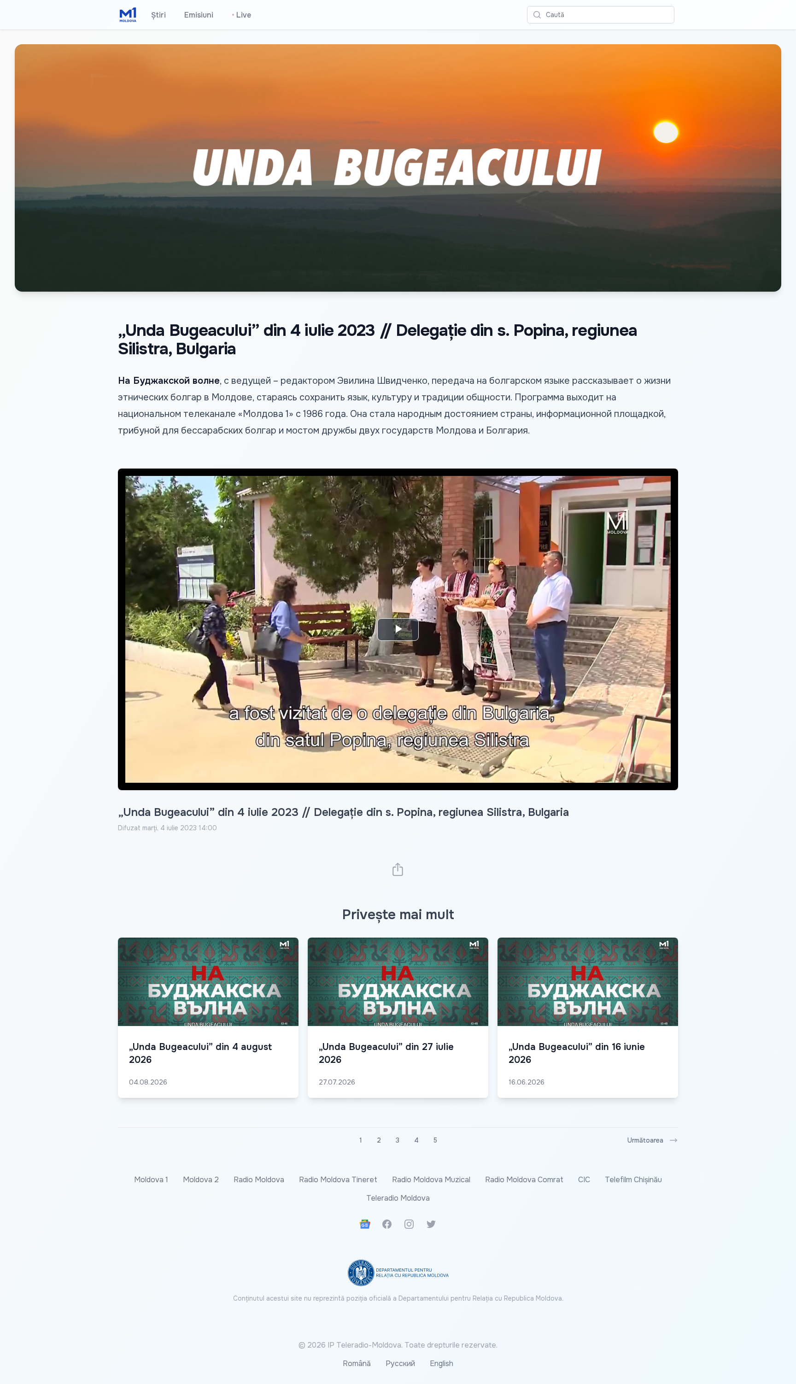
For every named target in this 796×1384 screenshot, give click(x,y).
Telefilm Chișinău (633, 1180)
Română (357, 1363)
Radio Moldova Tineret (338, 1180)
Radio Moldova (259, 1180)
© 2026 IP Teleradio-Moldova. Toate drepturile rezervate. (398, 1345)
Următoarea (645, 1140)
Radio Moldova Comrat (524, 1180)
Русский (400, 1363)
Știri (158, 15)
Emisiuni (198, 15)
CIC (584, 1180)
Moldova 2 (201, 1180)
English (441, 1363)
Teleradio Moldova (398, 1198)
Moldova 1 (151, 1180)
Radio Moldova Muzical (431, 1180)
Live (241, 15)
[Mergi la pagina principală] (128, 15)
